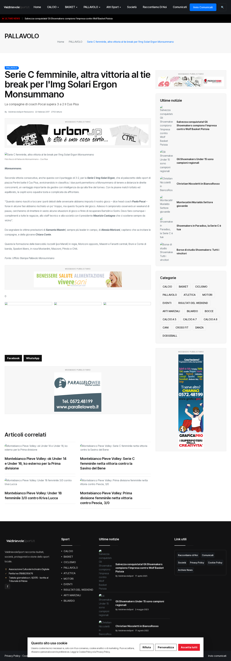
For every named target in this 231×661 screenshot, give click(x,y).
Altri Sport (113, 7)
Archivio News (185, 570)
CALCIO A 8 (210, 319)
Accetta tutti (189, 647)
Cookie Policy (215, 562)
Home (37, 7)
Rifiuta (147, 647)
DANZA (199, 327)
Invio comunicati (217, 655)
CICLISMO (201, 286)
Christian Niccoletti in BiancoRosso (198, 183)
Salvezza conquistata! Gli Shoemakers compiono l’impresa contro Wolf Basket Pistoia (197, 125)
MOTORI (207, 294)
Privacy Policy (197, 562)
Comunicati (180, 7)
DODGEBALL (170, 335)
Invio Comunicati (203, 7)
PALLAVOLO (91, 7)
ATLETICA (189, 294)
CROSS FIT (182, 327)
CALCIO (52, 7)
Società (132, 7)
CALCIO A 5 (169, 319)
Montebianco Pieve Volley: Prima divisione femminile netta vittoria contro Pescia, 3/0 (106, 498)
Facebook (13, 358)
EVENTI (167, 303)
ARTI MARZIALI (171, 311)
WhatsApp (32, 358)
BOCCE (209, 311)
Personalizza (166, 647)
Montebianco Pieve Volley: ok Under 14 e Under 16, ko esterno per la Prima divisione (35, 463)
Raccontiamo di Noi (155, 7)
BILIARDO (192, 311)
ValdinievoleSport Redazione (21, 111)
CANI (166, 327)
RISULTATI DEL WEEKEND (193, 303)
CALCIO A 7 (190, 319)
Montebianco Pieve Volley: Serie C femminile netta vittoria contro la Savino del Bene (107, 463)
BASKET (70, 7)
